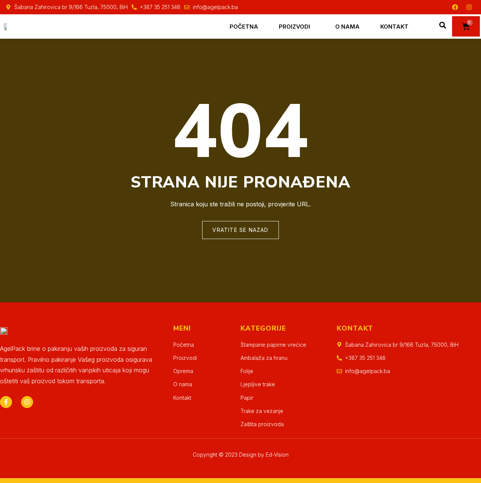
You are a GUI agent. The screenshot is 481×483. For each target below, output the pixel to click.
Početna (244, 26)
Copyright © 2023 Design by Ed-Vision (241, 454)
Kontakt (394, 26)
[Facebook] (455, 7)
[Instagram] (469, 7)
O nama (347, 26)
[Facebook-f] (6, 402)
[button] (443, 25)
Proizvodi (294, 26)
